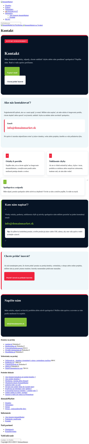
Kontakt (12, 17)
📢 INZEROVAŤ (11, 11)
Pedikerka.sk (9, 362)
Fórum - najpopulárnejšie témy (15, 409)
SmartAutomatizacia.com (13, 368)
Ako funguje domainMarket (19, 15)
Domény (8, 5)
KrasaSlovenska (10, 431)
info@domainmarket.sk (21, 127)
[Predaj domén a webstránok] (7, 2)
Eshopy (7, 7)
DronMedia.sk (10, 352)
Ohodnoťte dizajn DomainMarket (16, 383)
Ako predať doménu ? (12, 379)
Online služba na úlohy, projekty (16, 392)
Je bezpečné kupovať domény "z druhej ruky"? (21, 391)
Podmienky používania (13, 419)
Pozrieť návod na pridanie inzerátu (19, 278)
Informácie (9, 13)
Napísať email (12, 73)
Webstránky (9, 9)
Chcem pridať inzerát (15, 82)
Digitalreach (9, 429)
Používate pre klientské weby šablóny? (18, 389)
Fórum (7, 407)
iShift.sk (8, 366)
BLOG (7, 19)
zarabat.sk (8, 344)
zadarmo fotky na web (13, 385)
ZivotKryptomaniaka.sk (13, 350)
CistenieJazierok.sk (11, 364)
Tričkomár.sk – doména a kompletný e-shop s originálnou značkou (28, 360)
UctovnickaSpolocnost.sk (14, 348)
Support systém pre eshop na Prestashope (19, 394)
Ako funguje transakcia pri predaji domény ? (20, 377)
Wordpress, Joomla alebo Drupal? (16, 381)
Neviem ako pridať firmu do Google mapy (19, 387)
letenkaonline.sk (10, 346)
